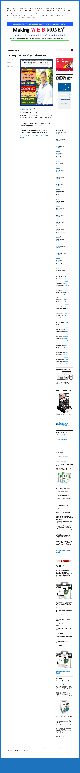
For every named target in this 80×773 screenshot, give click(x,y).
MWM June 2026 (23, 8)
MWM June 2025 (19, 13)
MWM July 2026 (15, 8)
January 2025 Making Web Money (26, 55)
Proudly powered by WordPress (20, 753)
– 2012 (14, 17)
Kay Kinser (59, 435)
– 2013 (8, 17)
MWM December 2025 (22, 10)
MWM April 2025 (36, 13)
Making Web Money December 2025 (63, 426)
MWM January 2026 (11, 10)
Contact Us (34, 17)
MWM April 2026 (41, 8)
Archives (58, 455)
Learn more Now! (63, 551)
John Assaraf (9, 63)
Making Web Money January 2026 (63, 425)
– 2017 (52, 15)
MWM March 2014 (65, 435)
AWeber (67, 103)
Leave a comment (10, 66)
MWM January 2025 (65, 13)
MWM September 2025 (55, 10)
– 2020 (35, 15)
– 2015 (62, 15)
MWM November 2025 (34, 10)
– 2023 (19, 15)
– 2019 (41, 15)
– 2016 (57, 15)
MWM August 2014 (65, 438)
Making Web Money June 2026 (62, 422)
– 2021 (30, 15)
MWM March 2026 (50, 8)
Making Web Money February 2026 (63, 424)
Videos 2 (28, 17)
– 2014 (68, 15)
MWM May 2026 (32, 8)
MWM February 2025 (55, 13)
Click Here (58, 133)
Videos (19, 17)
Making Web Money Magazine (62, 456)
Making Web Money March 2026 (63, 423)
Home (8, 8)
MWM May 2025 (28, 13)
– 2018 (46, 15)
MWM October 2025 (44, 10)
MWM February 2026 (60, 8)
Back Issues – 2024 (11, 15)
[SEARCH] (72, 50)
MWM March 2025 (45, 13)
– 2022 (25, 15)
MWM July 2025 (10, 13)
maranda (58, 438)
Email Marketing (63, 103)
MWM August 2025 (66, 10)
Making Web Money (10, 753)
